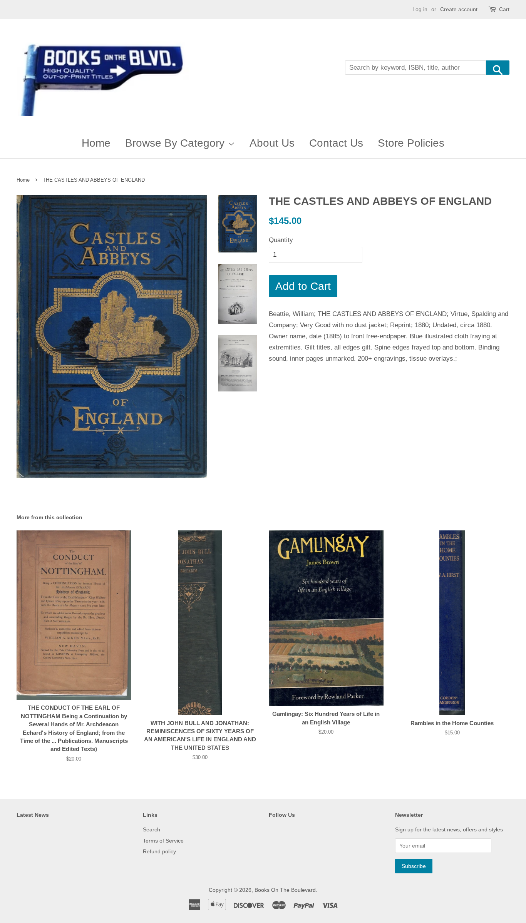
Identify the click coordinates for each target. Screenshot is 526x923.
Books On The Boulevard (285, 890)
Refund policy (159, 851)
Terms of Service (163, 841)
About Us (272, 143)
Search (151, 829)
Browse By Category (176, 143)
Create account (458, 9)
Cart (504, 9)
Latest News (33, 815)
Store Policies (411, 143)
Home (96, 143)
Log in (419, 9)
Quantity (281, 240)
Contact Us (336, 143)
